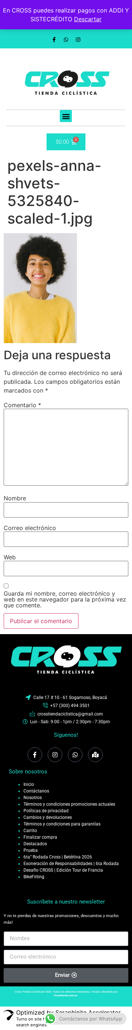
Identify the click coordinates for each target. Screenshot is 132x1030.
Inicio (28, 784)
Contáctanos (36, 791)
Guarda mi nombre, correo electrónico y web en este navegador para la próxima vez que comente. (65, 599)
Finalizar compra (40, 837)
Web (10, 557)
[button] (66, 116)
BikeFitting (33, 876)
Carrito (30, 830)
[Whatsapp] (66, 39)
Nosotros (32, 797)
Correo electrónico (30, 528)
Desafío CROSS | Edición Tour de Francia (63, 870)
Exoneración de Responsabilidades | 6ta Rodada (71, 863)
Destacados (35, 843)
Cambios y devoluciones (47, 817)
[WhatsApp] (75, 754)
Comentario (22, 405)
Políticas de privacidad (46, 810)
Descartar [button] (88, 19)
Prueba (30, 850)
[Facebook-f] (54, 39)
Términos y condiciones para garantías (61, 824)
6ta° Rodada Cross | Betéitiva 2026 (57, 857)
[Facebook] (34, 754)
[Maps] (95, 754)
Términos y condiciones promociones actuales (69, 804)
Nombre (15, 498)
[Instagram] (78, 39)
